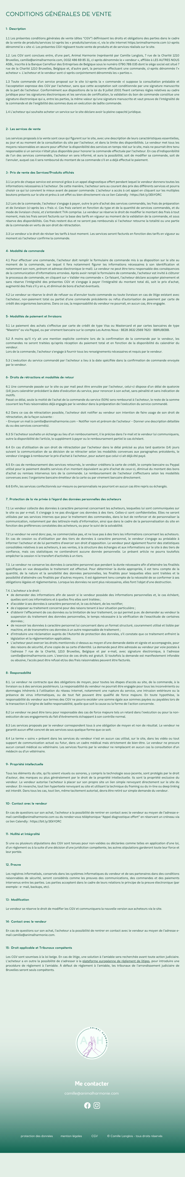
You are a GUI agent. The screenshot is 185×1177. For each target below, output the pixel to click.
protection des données (37, 1136)
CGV (94, 1136)
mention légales (71, 1136)
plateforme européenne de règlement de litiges (116, 961)
